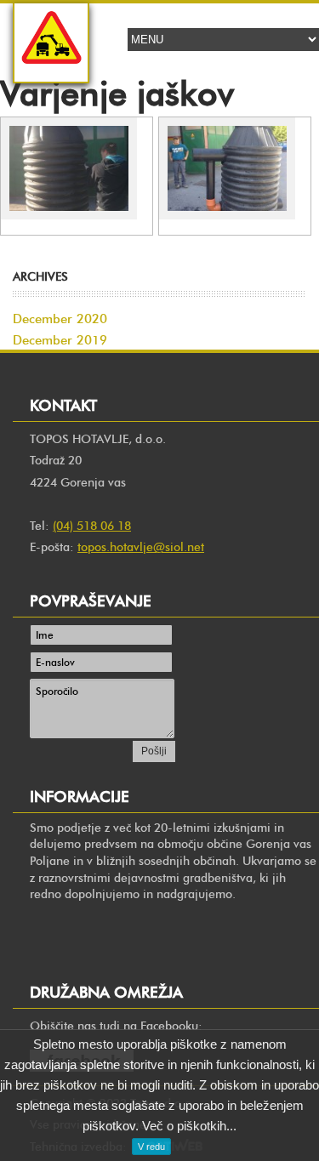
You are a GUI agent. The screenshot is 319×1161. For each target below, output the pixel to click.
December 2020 (60, 319)
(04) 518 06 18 (92, 526)
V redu (151, 1146)
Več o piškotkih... (189, 1125)
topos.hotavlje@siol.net (140, 547)
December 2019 (60, 340)
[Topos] (51, 68)
